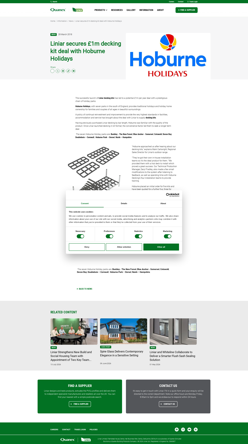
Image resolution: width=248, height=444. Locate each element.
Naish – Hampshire (124, 137)
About (160, 10)
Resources (117, 10)
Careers (171, 2)
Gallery (131, 10)
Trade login (80, 430)
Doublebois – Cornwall (84, 137)
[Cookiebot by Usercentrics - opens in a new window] (168, 195)
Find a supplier (187, 10)
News (71, 21)
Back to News (85, 289)
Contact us (169, 404)
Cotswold (158, 134)
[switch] (109, 236)
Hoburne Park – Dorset (105, 137)
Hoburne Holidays (82, 106)
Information (146, 10)
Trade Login (193, 2)
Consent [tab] (85, 203)
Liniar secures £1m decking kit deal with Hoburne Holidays (98, 21)
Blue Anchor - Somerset (143, 134)
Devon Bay (167, 134)
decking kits (151, 117)
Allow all (161, 247)
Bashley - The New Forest (121, 134)
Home (52, 21)
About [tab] (163, 203)
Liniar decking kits (106, 98)
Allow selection (124, 247)
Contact (180, 2)
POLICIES (94, 430)
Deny (86, 247)
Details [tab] (124, 203)
